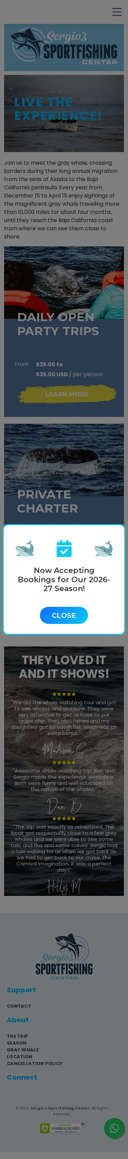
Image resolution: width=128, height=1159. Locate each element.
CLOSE (64, 615)
